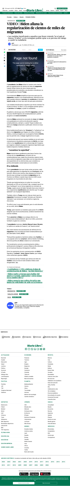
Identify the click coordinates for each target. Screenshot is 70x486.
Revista (47, 10)
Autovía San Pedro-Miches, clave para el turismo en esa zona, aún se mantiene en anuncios (56, 56)
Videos (66, 10)
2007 (30, 465)
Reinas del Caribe (18, 13)
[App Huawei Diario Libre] (45, 474)
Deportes (52, 10)
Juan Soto (66, 13)
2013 (63, 462)
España (26, 435)
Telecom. (27, 374)
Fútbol (3, 407)
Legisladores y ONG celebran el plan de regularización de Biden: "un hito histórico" (25, 270)
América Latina (28, 431)
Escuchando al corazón (54, 395)
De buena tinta (28, 411)
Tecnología (27, 390)
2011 (8, 465)
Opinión (57, 10)
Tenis (2, 417)
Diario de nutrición (52, 382)
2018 (36, 462)
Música (50, 358)
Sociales (50, 372)
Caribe (26, 450)
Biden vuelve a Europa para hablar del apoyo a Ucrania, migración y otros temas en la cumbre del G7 (24, 276)
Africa (26, 445)
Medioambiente (28, 384)
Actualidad (11, 10)
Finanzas (26, 358)
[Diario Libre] (35, 9)
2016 (47, 462)
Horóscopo (51, 435)
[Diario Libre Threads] (41, 349)
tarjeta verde (12, 294)
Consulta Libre (52, 399)
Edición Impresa (6, 443)
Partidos (3, 384)
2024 (3, 462)
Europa (26, 437)
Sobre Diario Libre (7, 447)
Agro (25, 362)
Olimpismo (4, 419)
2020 (25, 462)
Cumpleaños (51, 431)
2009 (19, 465)
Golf (2, 413)
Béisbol (3, 409)
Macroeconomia (28, 378)
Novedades (51, 374)
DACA (9, 297)
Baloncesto (4, 405)
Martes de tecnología (30, 394)
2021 (19, 462)
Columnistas (27, 419)
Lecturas (26, 421)
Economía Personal (53, 397)
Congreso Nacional (6, 390)
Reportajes (4, 378)
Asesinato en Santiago (29, 13)
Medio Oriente (28, 441)
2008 (25, 465)
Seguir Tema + (21, 20)
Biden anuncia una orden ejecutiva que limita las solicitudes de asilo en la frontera (24, 281)
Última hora (5, 432)
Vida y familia (51, 385)
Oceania (26, 447)
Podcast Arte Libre (53, 376)
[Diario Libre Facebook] (26, 349)
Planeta (61, 10)
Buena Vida (51, 370)
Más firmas (27, 423)
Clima (25, 388)
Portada (9, 17)
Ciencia (26, 386)
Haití (25, 433)
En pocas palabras (53, 393)
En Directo (27, 413)
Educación (4, 362)
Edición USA (5, 436)
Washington (15, 45)
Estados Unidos (28, 429)
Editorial (26, 409)
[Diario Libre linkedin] (35, 349)
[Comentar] (4, 60)
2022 (14, 462)
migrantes (11, 291)
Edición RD (4, 440)
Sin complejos (51, 391)
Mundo (20, 10)
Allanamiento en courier (41, 13)
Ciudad (3, 360)
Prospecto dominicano (8, 13)
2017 (41, 462)
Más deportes (5, 421)
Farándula (50, 364)
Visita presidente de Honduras (55, 13)
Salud (2, 364)
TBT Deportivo (5, 429)
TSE (2, 388)
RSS (49, 433)
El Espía (26, 415)
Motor (2, 411)
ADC (25, 405)
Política (16, 10)
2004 (47, 465)
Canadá (26, 439)
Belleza (50, 368)
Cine (49, 360)
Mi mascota (51, 378)
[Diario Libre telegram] (38, 349)
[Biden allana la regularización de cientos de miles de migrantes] (4, 52)
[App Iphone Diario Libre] (34, 474)
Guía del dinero (52, 423)
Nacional (3, 358)
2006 (36, 465)
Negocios (27, 366)
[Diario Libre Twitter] (32, 349)
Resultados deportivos (7, 423)
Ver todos (63, 50)
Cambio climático (29, 396)
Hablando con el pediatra (54, 380)
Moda (49, 366)
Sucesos (3, 370)
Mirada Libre (27, 407)
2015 (52, 462)
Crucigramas (51, 437)
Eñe (49, 387)
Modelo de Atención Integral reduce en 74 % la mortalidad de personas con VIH (56, 69)
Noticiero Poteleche (29, 417)
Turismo (26, 360)
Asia (25, 443)
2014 (57, 462)
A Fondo (3, 372)
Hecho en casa (52, 419)
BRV (2, 427)
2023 (8, 462)
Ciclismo (3, 415)
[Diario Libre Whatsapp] (44, 349)
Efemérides (51, 429)
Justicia (3, 366)
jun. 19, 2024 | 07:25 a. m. (27, 45)
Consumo (27, 370)
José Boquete (5, 376)
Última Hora (5, 10)
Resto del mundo (29, 452)
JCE (2, 386)
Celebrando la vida (53, 389)
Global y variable (28, 376)
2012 (3, 465)
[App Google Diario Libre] (24, 474)
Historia (26, 392)
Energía (26, 368)
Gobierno (3, 392)
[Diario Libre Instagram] (29, 349)
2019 (30, 462)
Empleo (26, 364)
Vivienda (26, 372)
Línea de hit (4, 425)
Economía (25, 10)
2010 (14, 465)
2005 (41, 465)
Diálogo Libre (4, 374)
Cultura (50, 362)
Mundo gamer (51, 421)
